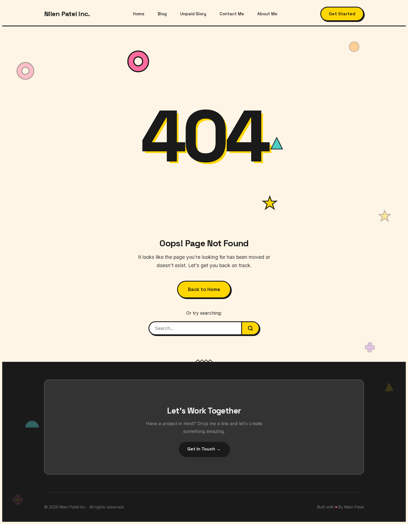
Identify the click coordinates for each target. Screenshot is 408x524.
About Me (267, 13)
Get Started (342, 14)
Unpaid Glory (193, 13)
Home (138, 13)
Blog (162, 13)
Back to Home (204, 289)
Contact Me (232, 13)
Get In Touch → (204, 449)
